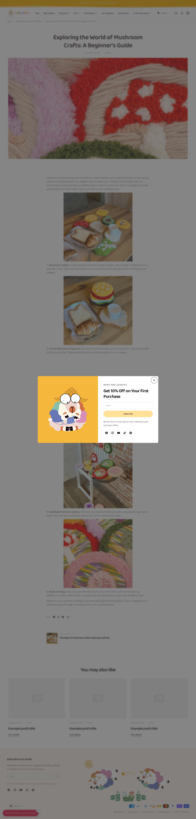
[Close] (154, 380)
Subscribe (128, 413)
